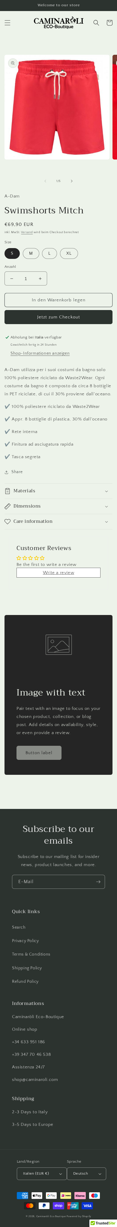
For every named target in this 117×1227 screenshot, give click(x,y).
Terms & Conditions (31, 954)
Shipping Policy (27, 968)
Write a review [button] (58, 572)
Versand (27, 232)
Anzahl (10, 267)
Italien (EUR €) (36, 1173)
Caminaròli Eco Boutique (51, 1216)
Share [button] (17, 472)
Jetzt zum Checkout (58, 317)
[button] (7, 22)
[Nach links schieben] (45, 181)
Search (19, 927)
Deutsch (80, 1173)
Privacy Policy (25, 941)
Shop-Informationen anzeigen (40, 353)
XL (69, 253)
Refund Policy (25, 981)
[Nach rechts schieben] (71, 181)
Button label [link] (39, 752)
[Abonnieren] (98, 882)
